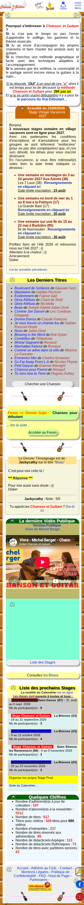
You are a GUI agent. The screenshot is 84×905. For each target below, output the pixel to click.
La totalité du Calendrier (38, 692)
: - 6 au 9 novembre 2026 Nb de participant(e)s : (43, 750)
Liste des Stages (42, 662)
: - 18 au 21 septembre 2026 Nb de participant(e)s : (43, 719)
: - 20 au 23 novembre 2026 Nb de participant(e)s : (43, 766)
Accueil (22, 868)
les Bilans (50, 675)
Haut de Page (59, 876)
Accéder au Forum (42, 432)
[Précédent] (7, 14)
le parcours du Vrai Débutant (40, 99)
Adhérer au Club (43, 868)
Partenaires (38, 880)
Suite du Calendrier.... (24, 785)
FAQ (42, 876)
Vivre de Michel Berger (43, 527)
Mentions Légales (34, 872)
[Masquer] (22, 108)
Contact (66, 868)
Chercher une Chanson (43, 384)
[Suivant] (76, 14)
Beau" (60, 462)
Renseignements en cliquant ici (43, 210)
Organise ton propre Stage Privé (31, 777)
